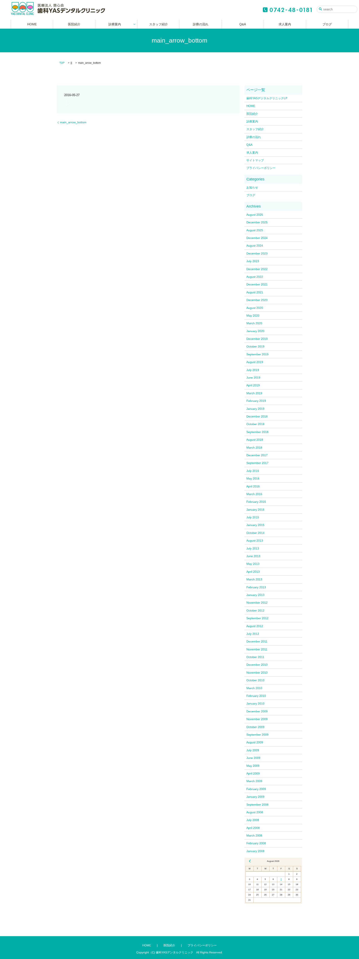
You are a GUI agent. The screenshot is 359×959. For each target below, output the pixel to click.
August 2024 (254, 245)
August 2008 (254, 812)
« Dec (250, 861)
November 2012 (257, 602)
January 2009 (255, 796)
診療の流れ (200, 24)
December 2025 (257, 222)
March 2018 (254, 447)
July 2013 (252, 548)
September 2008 (257, 804)
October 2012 (255, 610)
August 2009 (254, 742)
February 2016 (256, 501)
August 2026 (254, 214)
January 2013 (255, 595)
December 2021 (257, 284)
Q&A (242, 24)
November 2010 (257, 672)
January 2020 (255, 331)
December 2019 (257, 338)
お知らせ (252, 187)
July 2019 (252, 370)
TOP (61, 62)
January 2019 (255, 408)
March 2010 (254, 688)
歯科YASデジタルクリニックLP (266, 98)
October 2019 (255, 346)
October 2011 (255, 657)
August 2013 (254, 540)
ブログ (327, 24)
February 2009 (256, 789)
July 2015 (252, 517)
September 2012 (257, 618)
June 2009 (253, 758)
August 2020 (254, 307)
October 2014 (255, 533)
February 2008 (256, 843)
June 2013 (253, 556)
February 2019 (256, 400)
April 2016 (253, 486)
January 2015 (255, 525)
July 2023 (252, 261)
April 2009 (253, 773)
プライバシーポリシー (260, 168)
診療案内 (114, 24)
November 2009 (257, 719)
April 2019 (253, 385)
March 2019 (254, 393)
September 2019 (257, 354)
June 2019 (253, 377)
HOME (32, 24)
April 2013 (253, 571)
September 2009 (257, 734)
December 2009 (257, 711)
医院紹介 (74, 24)
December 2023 (257, 253)
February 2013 (256, 587)
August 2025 (254, 230)
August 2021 (254, 292)
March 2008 (254, 835)
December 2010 (257, 664)
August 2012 (254, 626)
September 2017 (257, 463)
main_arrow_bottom (73, 122)
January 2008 (255, 851)
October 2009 (255, 727)
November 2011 (256, 649)
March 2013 (254, 579)
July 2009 (252, 750)
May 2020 (252, 315)
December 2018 (257, 416)
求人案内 (285, 24)
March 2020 (254, 323)
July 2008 (252, 820)
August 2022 (254, 276)
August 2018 (254, 439)
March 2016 (254, 494)
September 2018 (257, 432)
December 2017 (257, 455)
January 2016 (255, 509)
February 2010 (256, 695)
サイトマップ (255, 160)
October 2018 (255, 424)
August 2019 (254, 362)
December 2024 (257, 238)
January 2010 (255, 703)
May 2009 (252, 765)
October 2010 (255, 680)
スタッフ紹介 (158, 24)
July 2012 (252, 633)
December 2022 (257, 269)
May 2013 (252, 563)
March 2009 (254, 781)
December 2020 (257, 300)
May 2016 (252, 478)
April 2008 (253, 827)
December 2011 (256, 641)
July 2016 (252, 470)
